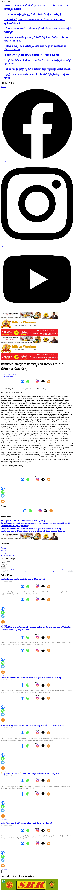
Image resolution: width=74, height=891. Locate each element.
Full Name (4, 562)
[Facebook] (21, 381)
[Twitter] (3, 496)
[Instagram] (36, 381)
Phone (3, 564)
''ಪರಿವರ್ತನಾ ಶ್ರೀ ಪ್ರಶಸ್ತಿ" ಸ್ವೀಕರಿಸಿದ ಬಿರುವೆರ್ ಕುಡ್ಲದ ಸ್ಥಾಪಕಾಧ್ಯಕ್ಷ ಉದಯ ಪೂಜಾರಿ (37, 69)
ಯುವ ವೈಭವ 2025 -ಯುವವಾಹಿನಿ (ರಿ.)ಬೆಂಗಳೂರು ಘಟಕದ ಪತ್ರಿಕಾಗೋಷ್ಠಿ (23, 521)
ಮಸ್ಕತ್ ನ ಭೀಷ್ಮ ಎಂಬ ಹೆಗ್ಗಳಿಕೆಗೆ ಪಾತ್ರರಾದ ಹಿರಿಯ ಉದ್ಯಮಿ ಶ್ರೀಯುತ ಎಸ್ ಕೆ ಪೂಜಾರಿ (26, 823)
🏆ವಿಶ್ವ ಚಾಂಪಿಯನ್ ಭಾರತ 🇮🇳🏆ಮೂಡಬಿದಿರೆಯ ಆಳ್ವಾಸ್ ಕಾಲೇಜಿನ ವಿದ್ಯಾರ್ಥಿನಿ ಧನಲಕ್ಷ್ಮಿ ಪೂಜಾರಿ (30, 773)
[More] (48, 381)
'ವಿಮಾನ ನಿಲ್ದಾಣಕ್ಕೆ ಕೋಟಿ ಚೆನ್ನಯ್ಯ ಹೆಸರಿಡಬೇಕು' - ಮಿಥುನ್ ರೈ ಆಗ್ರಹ (31, 55)
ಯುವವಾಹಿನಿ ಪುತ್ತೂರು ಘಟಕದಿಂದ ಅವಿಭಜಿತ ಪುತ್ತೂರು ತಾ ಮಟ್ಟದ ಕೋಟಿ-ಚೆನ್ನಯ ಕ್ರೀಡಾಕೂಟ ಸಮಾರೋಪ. (33, 531)
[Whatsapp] (26, 381)
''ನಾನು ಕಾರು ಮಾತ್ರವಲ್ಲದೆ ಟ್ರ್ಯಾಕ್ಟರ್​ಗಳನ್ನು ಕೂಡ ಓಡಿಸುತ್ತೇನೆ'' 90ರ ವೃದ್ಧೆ (32, 14)
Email (2, 566)
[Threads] (42, 381)
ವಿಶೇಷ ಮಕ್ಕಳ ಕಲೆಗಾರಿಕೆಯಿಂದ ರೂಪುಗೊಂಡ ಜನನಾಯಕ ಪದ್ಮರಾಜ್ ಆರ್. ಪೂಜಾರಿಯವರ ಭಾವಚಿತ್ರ (31, 528)
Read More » (4, 625)
